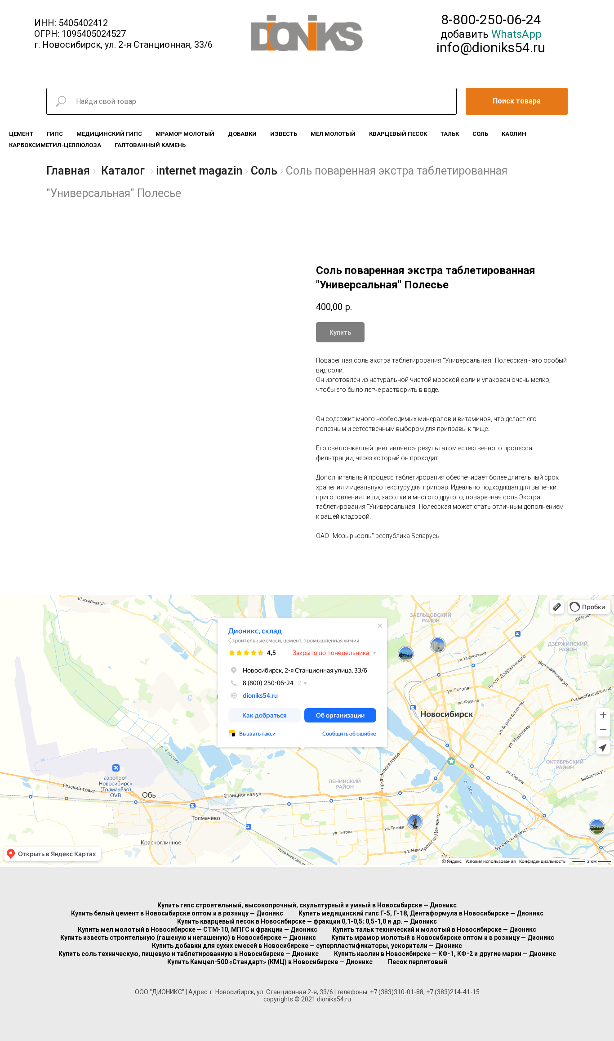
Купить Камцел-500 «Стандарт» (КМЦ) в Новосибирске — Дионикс (270, 961)
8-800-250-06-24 (491, 19)
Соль (480, 133)
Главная (68, 170)
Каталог (122, 170)
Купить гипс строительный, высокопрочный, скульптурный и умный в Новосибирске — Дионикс (307, 905)
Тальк (449, 133)
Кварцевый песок (398, 133)
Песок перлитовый (417, 961)
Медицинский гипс (109, 133)
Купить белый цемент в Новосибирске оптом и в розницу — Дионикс (177, 913)
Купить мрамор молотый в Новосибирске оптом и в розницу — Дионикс (442, 937)
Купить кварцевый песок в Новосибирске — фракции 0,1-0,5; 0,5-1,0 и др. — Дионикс (307, 921)
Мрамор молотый (185, 133)
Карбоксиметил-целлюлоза (55, 145)
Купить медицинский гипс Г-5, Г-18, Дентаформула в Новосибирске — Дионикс (420, 913)
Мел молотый (333, 133)
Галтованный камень (150, 145)
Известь (283, 133)
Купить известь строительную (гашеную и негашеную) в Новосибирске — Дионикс (188, 937)
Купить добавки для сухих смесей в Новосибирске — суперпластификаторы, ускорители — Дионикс (307, 945)
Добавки (242, 133)
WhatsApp (516, 34)
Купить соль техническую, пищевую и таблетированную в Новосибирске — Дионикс (188, 953)
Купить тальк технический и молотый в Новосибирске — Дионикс (434, 929)
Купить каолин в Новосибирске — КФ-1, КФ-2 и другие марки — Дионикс (445, 953)
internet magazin (199, 170)
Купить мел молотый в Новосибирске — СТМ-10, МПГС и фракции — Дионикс (197, 929)
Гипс (55, 133)
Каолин (514, 133)
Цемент (21, 133)
